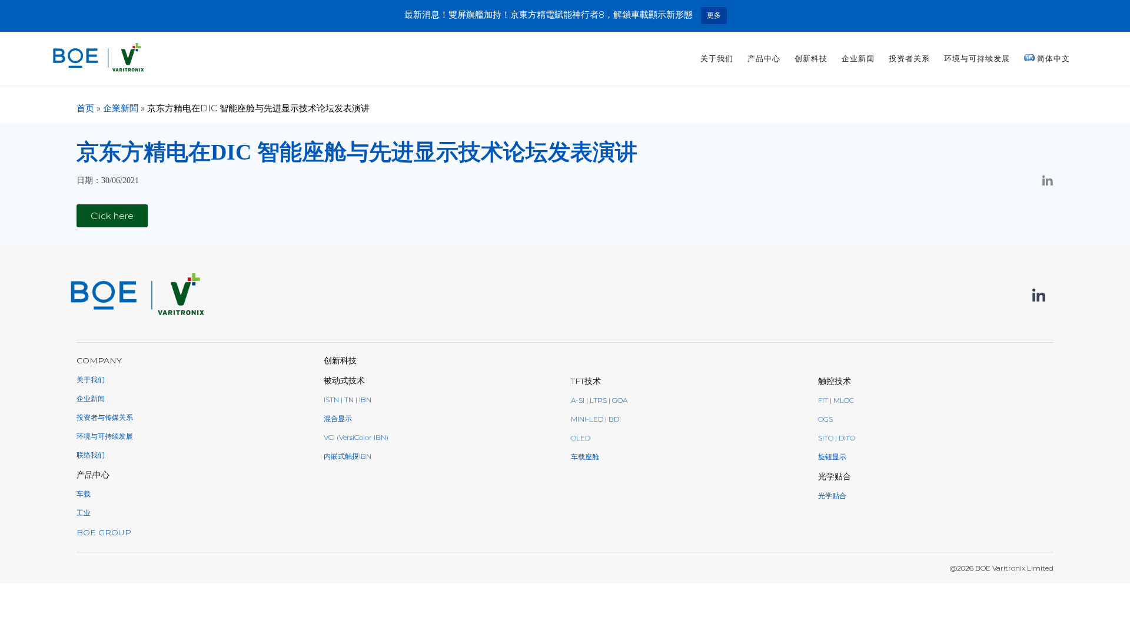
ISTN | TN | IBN (347, 399)
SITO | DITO (836, 437)
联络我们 (91, 454)
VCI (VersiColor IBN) (356, 437)
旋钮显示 (832, 456)
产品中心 (763, 58)
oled (580, 437)
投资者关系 (909, 58)
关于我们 (716, 58)
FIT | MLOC (836, 400)
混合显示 (338, 418)
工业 (84, 512)
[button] (112, 215)
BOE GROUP (104, 532)
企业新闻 (858, 58)
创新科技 (811, 58)
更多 (714, 15)
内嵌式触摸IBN (347, 456)
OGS (825, 419)
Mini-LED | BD (595, 419)
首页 (85, 108)
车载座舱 (585, 456)
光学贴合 (832, 495)
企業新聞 (120, 108)
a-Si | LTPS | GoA (599, 400)
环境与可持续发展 (977, 58)
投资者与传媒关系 (105, 417)
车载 (84, 493)
